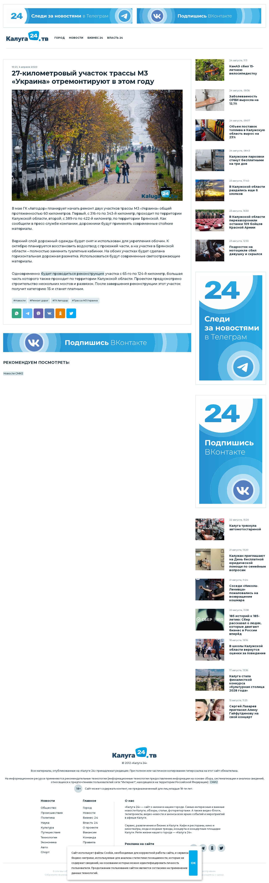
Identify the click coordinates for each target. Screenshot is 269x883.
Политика (48, 817)
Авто (44, 847)
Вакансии (89, 832)
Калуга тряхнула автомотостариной (245, 527)
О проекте (90, 827)
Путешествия (50, 832)
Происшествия (52, 812)
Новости (76, 37)
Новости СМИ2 (13, 373)
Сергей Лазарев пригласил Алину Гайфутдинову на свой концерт (243, 712)
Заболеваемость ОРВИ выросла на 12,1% (243, 100)
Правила (89, 842)
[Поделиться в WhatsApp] (17, 313)
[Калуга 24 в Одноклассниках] (212, 848)
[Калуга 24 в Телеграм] (70, 16)
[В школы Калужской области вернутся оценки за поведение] (209, 650)
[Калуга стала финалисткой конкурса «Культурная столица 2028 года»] (209, 680)
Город (59, 37)
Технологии (49, 837)
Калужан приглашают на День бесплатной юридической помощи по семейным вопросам (247, 563)
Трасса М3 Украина (86, 300)
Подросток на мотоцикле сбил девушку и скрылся (245, 250)
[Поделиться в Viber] (38, 313)
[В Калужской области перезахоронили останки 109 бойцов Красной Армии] (209, 220)
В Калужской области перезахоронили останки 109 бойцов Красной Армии (247, 222)
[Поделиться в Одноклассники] (60, 313)
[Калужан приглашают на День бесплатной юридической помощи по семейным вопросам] (209, 559)
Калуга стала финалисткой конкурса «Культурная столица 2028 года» (246, 683)
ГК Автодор (61, 300)
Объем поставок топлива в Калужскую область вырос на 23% (247, 132)
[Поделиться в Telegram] (27, 313)
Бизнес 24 (95, 37)
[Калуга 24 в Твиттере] (221, 848)
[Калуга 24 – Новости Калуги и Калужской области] (27, 36)
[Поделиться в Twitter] (71, 313)
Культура (47, 827)
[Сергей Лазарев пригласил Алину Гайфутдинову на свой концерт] (209, 710)
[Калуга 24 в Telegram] (203, 848)
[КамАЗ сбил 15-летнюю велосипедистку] (209, 70)
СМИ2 (214, 782)
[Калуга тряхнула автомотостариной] (209, 529)
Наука (45, 822)
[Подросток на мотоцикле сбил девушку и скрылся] (209, 250)
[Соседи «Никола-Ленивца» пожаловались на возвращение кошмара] (209, 589)
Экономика (49, 842)
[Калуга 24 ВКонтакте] (230, 452)
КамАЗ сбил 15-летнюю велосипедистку (243, 70)
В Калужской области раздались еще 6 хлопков (247, 190)
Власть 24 (115, 37)
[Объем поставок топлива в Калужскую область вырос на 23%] (209, 130)
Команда (89, 837)
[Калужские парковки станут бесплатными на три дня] (209, 160)
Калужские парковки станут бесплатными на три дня (246, 160)
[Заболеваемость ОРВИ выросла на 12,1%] (209, 100)
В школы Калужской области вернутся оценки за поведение (247, 649)
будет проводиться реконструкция (72, 274)
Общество (48, 807)
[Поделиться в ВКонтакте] (49, 313)
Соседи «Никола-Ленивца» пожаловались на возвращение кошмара (243, 593)
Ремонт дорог (40, 300)
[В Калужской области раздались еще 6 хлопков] (209, 190)
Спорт (45, 852)
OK (193, 863)
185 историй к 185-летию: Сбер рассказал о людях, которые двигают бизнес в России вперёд (245, 625)
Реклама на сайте (139, 844)
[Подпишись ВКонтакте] (199, 16)
